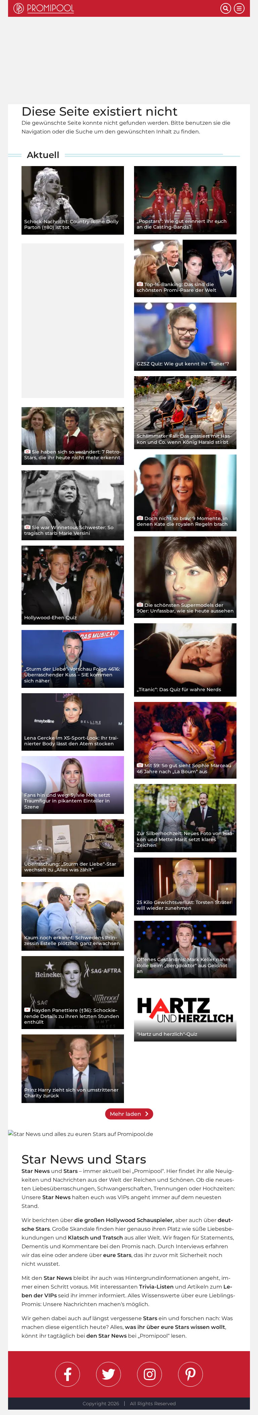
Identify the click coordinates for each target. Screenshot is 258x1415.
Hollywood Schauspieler (139, 1220)
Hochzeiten (218, 1188)
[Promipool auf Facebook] (67, 1374)
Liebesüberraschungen (63, 1188)
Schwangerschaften (124, 1188)
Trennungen (170, 1188)
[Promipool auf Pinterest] (190, 1374)
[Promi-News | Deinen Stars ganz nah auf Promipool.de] (116, 8)
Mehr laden (126, 1114)
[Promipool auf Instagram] (149, 1374)
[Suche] (225, 8)
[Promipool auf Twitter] (108, 1374)
